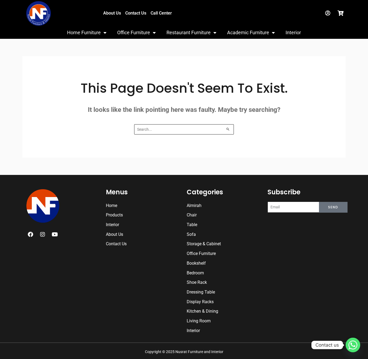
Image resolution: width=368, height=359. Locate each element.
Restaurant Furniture (188, 32)
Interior (293, 32)
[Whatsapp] (353, 345)
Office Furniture (133, 32)
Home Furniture (84, 32)
